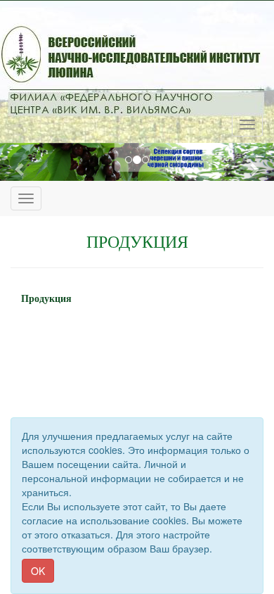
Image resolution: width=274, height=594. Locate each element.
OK (38, 571)
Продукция (46, 298)
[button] (20, 169)
